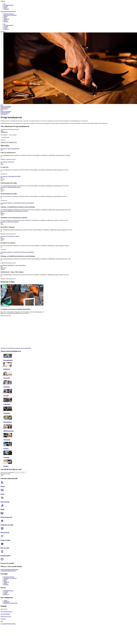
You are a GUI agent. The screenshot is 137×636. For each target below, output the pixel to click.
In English (5, 592)
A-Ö (7, 142)
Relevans (3, 142)
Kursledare (5, 584)
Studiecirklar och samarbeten (9, 578)
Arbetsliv (5, 579)
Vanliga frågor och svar (6, 616)
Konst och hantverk (5, 107)
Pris (15, 142)
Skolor (4, 580)
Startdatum (11, 142)
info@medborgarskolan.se (6, 611)
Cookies (2, 1)
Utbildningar (6, 582)
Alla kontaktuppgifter (5, 614)
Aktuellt (5, 583)
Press (2, 621)
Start (2, 104)
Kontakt (5, 593)
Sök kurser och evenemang (7, 472)
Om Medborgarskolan (8, 590)
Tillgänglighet (6, 601)
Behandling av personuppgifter (10, 603)
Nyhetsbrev (3, 618)
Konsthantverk (4, 108)
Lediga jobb (6, 594)
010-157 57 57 (4, 609)
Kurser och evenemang (6, 106)
